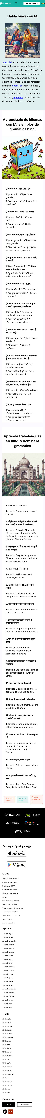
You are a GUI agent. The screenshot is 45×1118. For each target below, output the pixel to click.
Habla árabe (6, 1048)
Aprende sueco (7, 956)
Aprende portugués (9, 989)
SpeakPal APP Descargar (11, 915)
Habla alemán (7, 1030)
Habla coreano (7, 1056)
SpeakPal (7, 62)
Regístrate (9, 1104)
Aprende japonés (8, 967)
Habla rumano (7, 1078)
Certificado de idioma (9, 882)
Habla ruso (6, 1089)
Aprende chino (7, 974)
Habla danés (6, 1022)
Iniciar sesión (31, 3)
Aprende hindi (7, 959)
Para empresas (7, 919)
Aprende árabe (7, 963)
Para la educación (8, 923)
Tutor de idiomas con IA (10, 879)
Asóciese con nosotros (10, 912)
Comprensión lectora (9, 890)
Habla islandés (7, 1034)
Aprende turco (7, 1007)
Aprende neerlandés (9, 941)
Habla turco (6, 1093)
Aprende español (8, 996)
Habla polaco (7, 1085)
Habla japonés (7, 1052)
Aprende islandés (8, 948)
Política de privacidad (9, 904)
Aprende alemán (8, 945)
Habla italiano (7, 1070)
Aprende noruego (8, 952)
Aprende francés (8, 981)
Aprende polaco (7, 1000)
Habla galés (6, 1063)
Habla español (7, 1081)
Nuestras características (10, 893)
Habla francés (7, 1067)
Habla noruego (7, 1037)
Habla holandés (7, 1026)
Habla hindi (6, 1045)
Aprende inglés (7, 934)
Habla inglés (6, 1019)
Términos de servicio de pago (12, 908)
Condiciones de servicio (10, 901)
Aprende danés (7, 937)
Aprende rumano (8, 992)
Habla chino (6, 1059)
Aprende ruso (7, 1004)
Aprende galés (7, 978)
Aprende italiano (8, 985)
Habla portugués (8, 1074)
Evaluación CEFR (8, 886)
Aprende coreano (8, 970)
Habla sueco (6, 1041)
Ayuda (4, 897)
